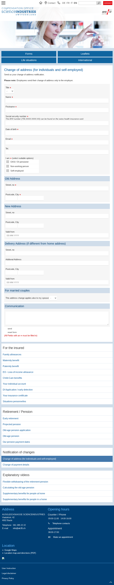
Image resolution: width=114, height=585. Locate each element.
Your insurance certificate (15, 395)
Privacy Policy (8, 578)
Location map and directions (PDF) (20, 553)
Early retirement (10, 418)
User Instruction (9, 568)
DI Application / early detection (18, 390)
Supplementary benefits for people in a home (25, 499)
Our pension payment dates (16, 442)
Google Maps (10, 550)
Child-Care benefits (12, 378)
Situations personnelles (14, 401)
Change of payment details (16, 465)
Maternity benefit (11, 360)
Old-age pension (11, 436)
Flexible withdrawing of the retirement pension (25, 482)
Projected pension (12, 424)
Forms (28, 53)
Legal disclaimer (9, 573)
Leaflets (85, 53)
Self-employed (16, 171)
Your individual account (14, 384)
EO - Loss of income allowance (18, 372)
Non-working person (19, 166)
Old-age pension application (17, 430)
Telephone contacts (61, 523)
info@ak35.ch (19, 528)
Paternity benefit (11, 366)
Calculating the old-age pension (18, 487)
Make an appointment (63, 537)
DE (63, 3)
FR (68, 3)
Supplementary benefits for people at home (24, 493)
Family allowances (12, 354)
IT (72, 3)
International (85, 60)
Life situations (29, 60)
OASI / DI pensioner (19, 162)
